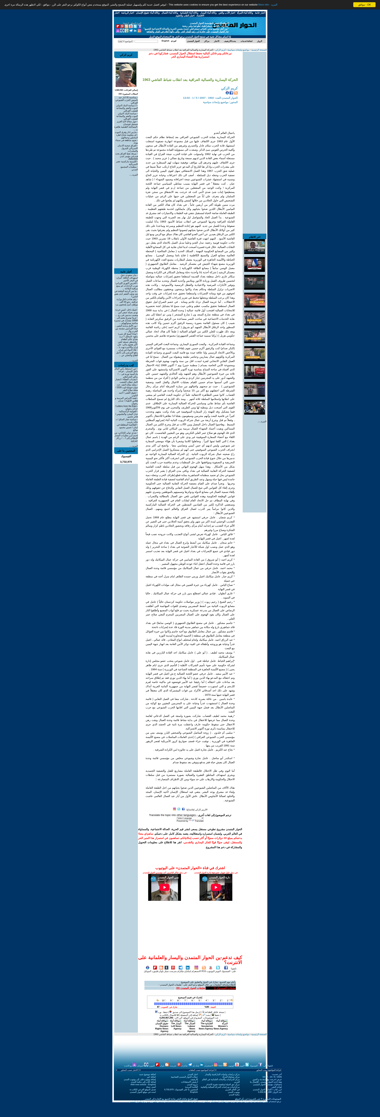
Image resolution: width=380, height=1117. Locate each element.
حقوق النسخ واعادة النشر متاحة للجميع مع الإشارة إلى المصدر (171, 1099)
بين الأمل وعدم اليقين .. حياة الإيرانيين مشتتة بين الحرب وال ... (126, 328)
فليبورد (155, 971)
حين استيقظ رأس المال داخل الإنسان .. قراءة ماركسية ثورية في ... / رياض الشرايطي (126, 372)
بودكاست (128, 1066)
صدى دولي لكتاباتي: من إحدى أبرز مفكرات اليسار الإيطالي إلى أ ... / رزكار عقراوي (126, 436)
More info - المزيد (267, 4)
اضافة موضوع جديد (147, 1074)
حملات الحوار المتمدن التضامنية (184, 1077)
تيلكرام (180, 971)
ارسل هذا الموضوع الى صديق (186, 1012)
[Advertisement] (254, 96)
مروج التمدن (192, 1084)
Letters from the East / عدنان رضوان (126, 407)
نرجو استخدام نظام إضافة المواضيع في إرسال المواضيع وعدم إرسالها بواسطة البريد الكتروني (240, 1101)
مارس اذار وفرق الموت (126, 132)
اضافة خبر (151, 1077)
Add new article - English (143, 1084)
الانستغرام (196, 971)
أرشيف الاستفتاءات (189, 1082)
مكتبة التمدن (234, 1094)
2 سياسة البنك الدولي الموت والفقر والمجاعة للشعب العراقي (127, 108)
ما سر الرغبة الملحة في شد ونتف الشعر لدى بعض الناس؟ (126, 294)
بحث (207, 1015)
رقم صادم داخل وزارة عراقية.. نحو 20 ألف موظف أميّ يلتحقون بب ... (126, 303)
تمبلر (166, 971)
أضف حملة (151, 1087)
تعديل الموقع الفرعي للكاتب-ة (143, 1089)
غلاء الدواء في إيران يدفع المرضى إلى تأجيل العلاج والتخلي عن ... (127, 352)
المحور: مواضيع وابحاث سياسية (220, 102)
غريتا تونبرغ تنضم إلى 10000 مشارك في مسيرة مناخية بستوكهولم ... (126, 320)
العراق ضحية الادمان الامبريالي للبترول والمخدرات (128, 148)
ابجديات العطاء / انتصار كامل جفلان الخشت (126, 380)
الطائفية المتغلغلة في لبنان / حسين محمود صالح (127, 427)
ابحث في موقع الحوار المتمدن (143, 1092)
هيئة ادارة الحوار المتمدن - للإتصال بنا (266, 1082)
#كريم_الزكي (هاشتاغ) (196, 809)
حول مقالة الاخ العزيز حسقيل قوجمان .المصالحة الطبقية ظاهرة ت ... (126, 125)
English (194, 1092)
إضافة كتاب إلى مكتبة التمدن (143, 1082)
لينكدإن (187, 971)
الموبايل (147, 971)
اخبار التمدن (193, 1074)
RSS (204, 971)
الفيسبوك (225, 971)
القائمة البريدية (191, 1087)
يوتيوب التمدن (234, 1092)
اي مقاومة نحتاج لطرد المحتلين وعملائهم (127, 136)
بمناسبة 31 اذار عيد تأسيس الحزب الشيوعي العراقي (126, 100)
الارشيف (194, 1079)
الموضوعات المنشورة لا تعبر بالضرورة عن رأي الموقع (258, 1099)
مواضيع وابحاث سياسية (238, 49)
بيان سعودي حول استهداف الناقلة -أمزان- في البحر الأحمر (127, 278)
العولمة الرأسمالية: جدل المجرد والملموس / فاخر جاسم (126, 414)
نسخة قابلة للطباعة (214, 1012)
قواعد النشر (276, 1087)
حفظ (216, 1015)
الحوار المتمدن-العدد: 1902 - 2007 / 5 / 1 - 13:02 (210, 97)
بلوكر (161, 971)
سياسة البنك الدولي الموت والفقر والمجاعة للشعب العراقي (127, 116)
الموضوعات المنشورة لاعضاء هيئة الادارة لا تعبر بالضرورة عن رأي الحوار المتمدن (163, 1101)
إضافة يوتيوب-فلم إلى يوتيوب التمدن (140, 1079)
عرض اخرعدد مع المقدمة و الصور (267, 1079)
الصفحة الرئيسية (259, 49)
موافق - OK (364, 4)
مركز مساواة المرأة (231, 1077)
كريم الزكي (220, 49)
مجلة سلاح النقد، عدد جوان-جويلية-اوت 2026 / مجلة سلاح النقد (127, 387)
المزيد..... (262, 421)
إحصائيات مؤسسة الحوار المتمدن (267, 1084)
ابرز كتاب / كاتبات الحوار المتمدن (267, 1089)
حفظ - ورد (162, 1012)
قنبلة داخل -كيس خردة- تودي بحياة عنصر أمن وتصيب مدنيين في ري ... (126, 312)
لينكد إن (196, 1066)
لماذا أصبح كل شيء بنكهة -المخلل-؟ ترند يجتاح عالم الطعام (128, 336)
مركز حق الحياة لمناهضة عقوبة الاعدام (223, 1084)
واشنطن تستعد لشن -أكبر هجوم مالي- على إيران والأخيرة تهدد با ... (127, 344)
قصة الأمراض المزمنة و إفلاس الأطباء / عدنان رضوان (126, 401)
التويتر (218, 971)
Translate (199, 821)
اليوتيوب (211, 971)
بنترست (173, 971)
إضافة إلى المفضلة (189, 1015)
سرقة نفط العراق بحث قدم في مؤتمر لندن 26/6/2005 (126, 156)
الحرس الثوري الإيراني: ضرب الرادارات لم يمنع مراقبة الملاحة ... (126, 286)
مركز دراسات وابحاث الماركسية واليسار (222, 1074)
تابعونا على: (233, 969)
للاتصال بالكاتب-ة (168, 1015)
